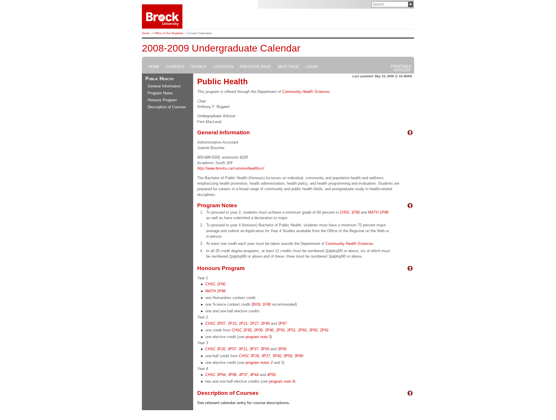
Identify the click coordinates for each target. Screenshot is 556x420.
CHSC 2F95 (242, 330)
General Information (164, 86)
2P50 (280, 330)
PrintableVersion (401, 68)
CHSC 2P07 (215, 323)
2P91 (324, 330)
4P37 (243, 375)
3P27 (265, 356)
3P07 (232, 349)
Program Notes (160, 93)
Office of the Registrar (168, 33)
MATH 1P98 (378, 212)
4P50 (271, 375)
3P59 (288, 356)
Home (146, 33)
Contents (223, 67)
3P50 (265, 349)
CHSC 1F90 (350, 212)
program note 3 (258, 337)
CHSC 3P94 (215, 375)
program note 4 (281, 381)
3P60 (282, 349)
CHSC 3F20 (215, 349)
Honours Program (162, 100)
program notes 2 (259, 362)
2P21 (243, 323)
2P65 (313, 330)
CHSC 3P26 (249, 356)
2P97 (282, 323)
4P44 (254, 375)
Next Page (288, 67)
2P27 (254, 323)
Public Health (159, 78)
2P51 (291, 330)
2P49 (265, 323)
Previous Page (255, 67)
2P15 (232, 323)
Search (198, 67)
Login (311, 67)
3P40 (276, 356)
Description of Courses (167, 107)
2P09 (258, 330)
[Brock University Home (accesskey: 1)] (162, 16)
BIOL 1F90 (262, 304)
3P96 (232, 375)
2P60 (302, 330)
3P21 (243, 349)
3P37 (254, 349)
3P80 (299, 356)
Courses (175, 67)
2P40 (269, 330)
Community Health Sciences (306, 91)
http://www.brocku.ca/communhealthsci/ (230, 168)
